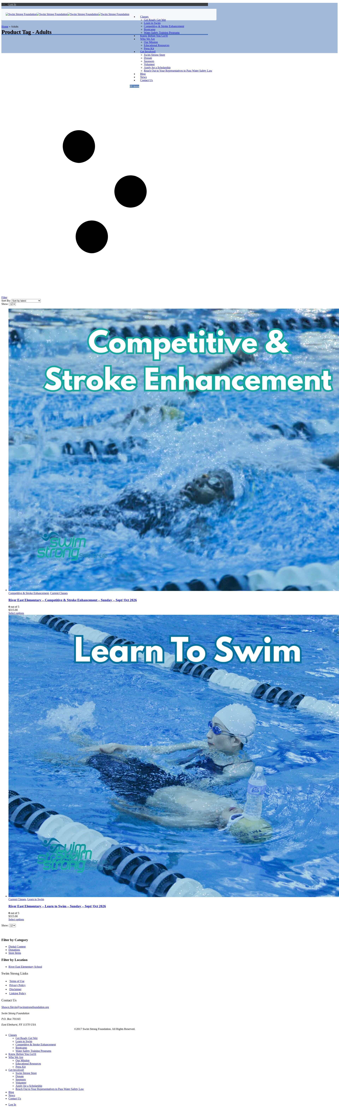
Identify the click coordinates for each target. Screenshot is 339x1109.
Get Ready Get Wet (155, 19)
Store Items (14, 952)
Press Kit (21, 1066)
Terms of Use (16, 981)
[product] (108, 450)
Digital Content (17, 946)
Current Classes (59, 593)
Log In (12, 4)
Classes (144, 16)
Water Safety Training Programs (33, 1050)
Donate (148, 57)
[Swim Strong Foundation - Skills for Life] (67, 14)
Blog (11, 1092)
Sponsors (149, 61)
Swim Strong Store (154, 54)
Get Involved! (148, 51)
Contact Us (146, 80)
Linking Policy (17, 993)
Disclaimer (15, 989)
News (11, 1095)
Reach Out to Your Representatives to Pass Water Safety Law (178, 70)
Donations (14, 949)
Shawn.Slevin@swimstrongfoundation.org (25, 1007)
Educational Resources (156, 45)
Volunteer (149, 64)
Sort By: (6, 300)
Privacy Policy (17, 985)
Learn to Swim (152, 23)
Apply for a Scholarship (157, 67)
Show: (5, 303)
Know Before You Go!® (22, 1054)
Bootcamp (149, 29)
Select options (16, 613)
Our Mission (151, 42)
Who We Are (147, 38)
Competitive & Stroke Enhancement (164, 26)
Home (4, 26)
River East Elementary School (25, 966)
